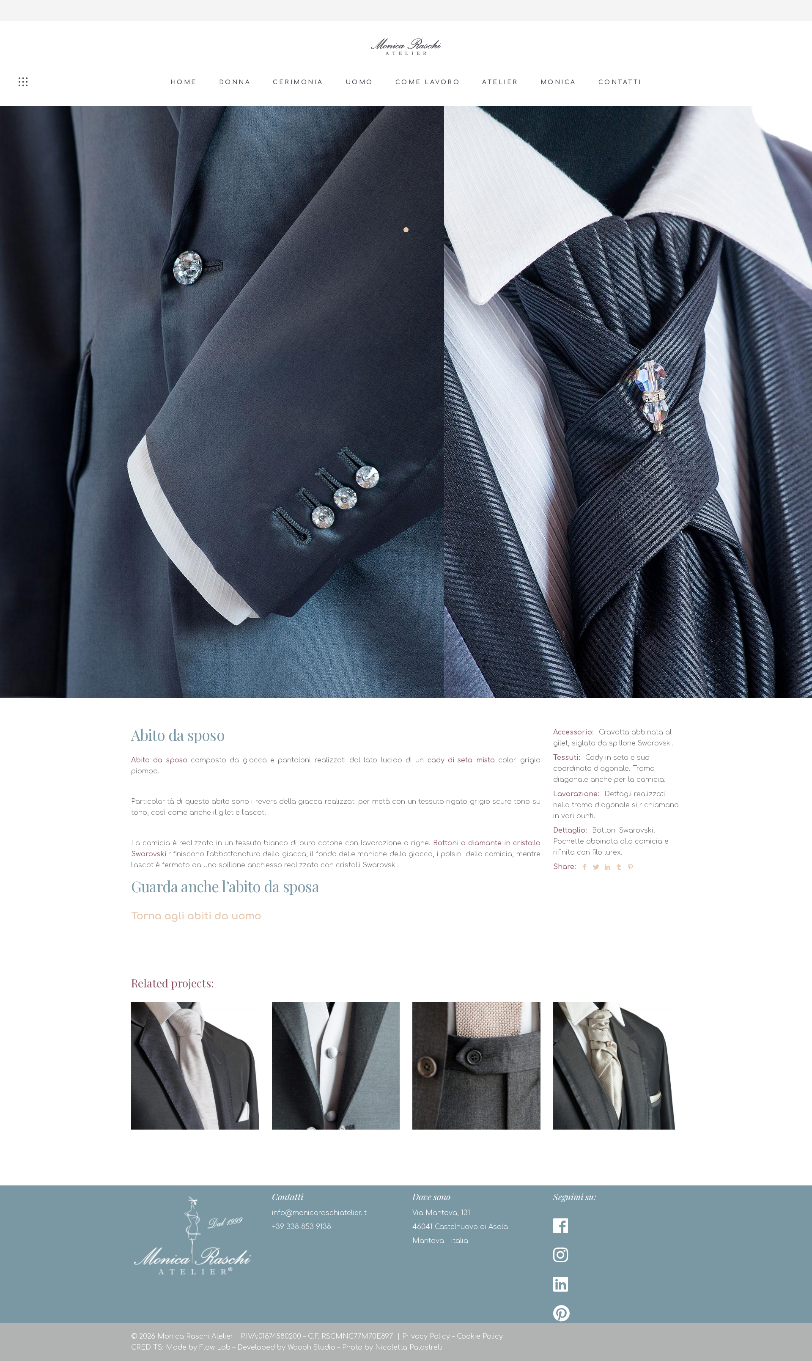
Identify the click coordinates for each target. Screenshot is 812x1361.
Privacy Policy (426, 1336)
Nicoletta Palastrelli (409, 1347)
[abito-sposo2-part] (222, 402)
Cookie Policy (480, 1336)
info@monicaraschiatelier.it (319, 1213)
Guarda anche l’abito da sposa (225, 886)
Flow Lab (214, 1347)
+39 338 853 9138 (301, 1227)
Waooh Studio (311, 1347)
